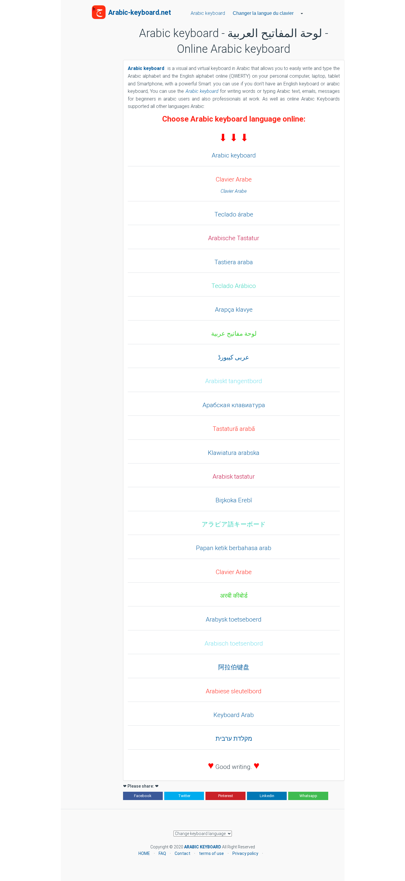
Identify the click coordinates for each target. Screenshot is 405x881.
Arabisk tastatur (234, 476)
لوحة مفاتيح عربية (233, 333)
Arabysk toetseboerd (234, 619)
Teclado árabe (233, 214)
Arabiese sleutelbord (234, 691)
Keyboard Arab (233, 714)
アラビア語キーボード (234, 524)
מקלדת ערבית (234, 738)
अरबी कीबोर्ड (234, 595)
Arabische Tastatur (233, 238)
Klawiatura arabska (233, 452)
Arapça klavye (234, 309)
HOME (144, 853)
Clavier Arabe (234, 179)
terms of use (211, 853)
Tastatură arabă (234, 428)
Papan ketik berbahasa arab (233, 548)
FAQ (162, 853)
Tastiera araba (233, 262)
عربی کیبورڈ (233, 357)
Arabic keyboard (206, 13)
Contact (182, 853)
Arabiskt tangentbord (233, 381)
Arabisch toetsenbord (234, 643)
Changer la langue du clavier (263, 13)
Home (179, 13)
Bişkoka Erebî (234, 500)
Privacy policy (245, 853)
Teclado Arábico (233, 285)
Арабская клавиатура (234, 405)
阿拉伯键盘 (233, 667)
